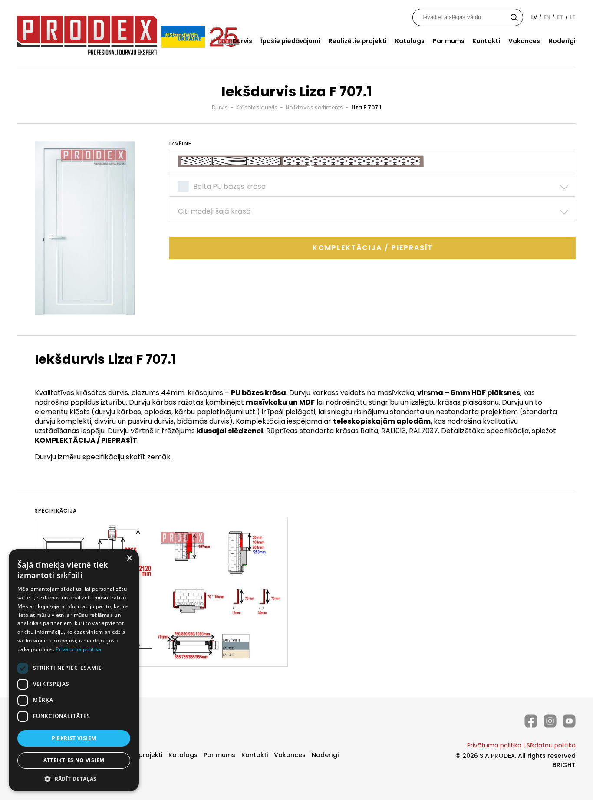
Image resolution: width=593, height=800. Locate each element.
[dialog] (74, 670)
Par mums (449, 40)
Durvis (242, 40)
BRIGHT (564, 764)
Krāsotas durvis (256, 107)
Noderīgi (562, 40)
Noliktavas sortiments (314, 107)
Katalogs (410, 40)
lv (534, 17)
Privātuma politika (494, 745)
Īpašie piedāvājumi (290, 40)
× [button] (129, 558)
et (560, 17)
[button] (73, 778)
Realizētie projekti (358, 40)
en (547, 17)
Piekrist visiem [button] (74, 738)
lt (573, 17)
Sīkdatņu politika (551, 745)
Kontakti (486, 40)
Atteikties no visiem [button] (74, 760)
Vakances (524, 40)
